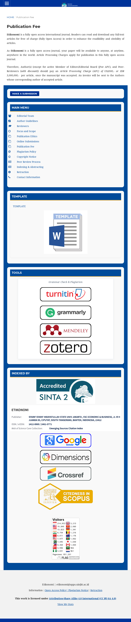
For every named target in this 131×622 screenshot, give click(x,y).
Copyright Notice (26, 156)
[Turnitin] (65, 294)
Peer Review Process (28, 161)
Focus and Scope (26, 131)
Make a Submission (24, 93)
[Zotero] (65, 347)
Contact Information (28, 177)
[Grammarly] (65, 312)
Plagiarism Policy (26, 151)
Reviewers (23, 126)
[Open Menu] (6, 3)
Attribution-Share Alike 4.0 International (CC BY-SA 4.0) (82, 598)
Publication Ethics (27, 136)
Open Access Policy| (56, 590)
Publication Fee (25, 146)
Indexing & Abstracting (30, 167)
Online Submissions (28, 141)
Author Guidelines (27, 121)
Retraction (23, 172)
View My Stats (65, 604)
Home (10, 17)
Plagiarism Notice (78, 590)
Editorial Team (25, 115)
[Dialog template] (65, 232)
